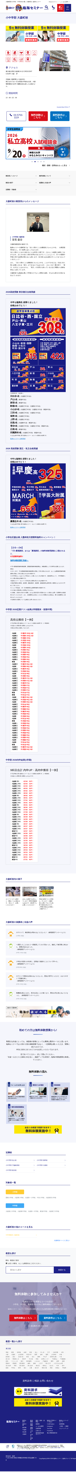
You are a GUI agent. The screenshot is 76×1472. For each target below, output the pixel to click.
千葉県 (24, 1429)
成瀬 (63, 1361)
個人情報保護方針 (52, 1433)
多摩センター (45, 1359)
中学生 (31, 1435)
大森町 (13, 1354)
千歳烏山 (55, 1359)
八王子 (41, 1363)
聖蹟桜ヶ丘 (16, 1359)
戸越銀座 (45, 1361)
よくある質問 (64, 1)
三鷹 (30, 1367)
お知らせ (38, 1430)
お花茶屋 (21, 1354)
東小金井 (30, 1365)
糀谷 (27, 1356)
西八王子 (48, 1363)
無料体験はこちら (37, 116)
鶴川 (22, 1361)
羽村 (15, 1365)
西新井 (8, 1363)
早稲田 (64, 1367)
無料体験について (45, 176)
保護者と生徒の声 (45, 182)
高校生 (31, 1438)
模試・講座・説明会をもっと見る (54, 165)
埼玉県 (24, 1432)
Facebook (50, 1430)
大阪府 (24, 1434)
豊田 (52, 1361)
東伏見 (38, 1365)
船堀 (7, 1367)
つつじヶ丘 (14, 1361)
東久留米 (22, 1365)
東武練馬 (29, 1361)
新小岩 (8, 1359)
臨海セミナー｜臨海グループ (62, 1458)
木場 (60, 1354)
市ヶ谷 (42, 1352)
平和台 (13, 1367)
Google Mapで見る (62, 107)
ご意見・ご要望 (63, 1426)
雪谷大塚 (44, 1367)
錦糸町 (8, 1356)
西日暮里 (22, 1363)
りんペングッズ (63, 1428)
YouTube (49, 1428)
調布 (7, 1361)
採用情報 (61, 1424)
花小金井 (8, 1365)
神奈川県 (24, 1424)
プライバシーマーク (53, 1445)
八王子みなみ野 (58, 1363)
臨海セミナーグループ (63, 1421)
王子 (48, 1352)
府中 (63, 1365)
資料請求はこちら (59, 116)
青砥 (7, 1352)
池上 (36, 1352)
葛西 (35, 1354)
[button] (32, 161)
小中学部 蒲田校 (42, 1160)
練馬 (29, 1363)
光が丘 (51, 1365)
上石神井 (54, 1354)
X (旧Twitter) (50, 1424)
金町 (41, 1354)
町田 (19, 1367)
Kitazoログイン (53, 1)
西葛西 (15, 1363)
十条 (60, 1356)
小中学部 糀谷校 (11, 1170)
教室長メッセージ (12, 176)
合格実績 (38, 1428)
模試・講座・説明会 (40, 1421)
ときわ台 (37, 1361)
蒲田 (47, 1354)
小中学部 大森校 (42, 1165)
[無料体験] (38, 1402)
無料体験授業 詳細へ (19, 560)
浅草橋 (19, 1352)
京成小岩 (21, 1356)
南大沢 (37, 1367)
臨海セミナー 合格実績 (17, 438)
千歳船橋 (63, 1359)
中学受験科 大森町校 (12, 1235)
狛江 (33, 1356)
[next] (67, 144)
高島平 (24, 1359)
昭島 (12, 1352)
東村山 (45, 1365)
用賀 (51, 1367)
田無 (37, 1359)
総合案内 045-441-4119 (39, 1326)
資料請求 (31, 1428)
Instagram (50, 1426)
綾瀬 (25, 1352)
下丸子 (45, 1356)
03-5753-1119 (18, 116)
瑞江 (25, 1367)
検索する (62, 1270)
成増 (57, 1361)
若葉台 (57, 1367)
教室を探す (24, 1421)
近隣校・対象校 (11, 189)
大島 (62, 1352)
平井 (57, 1365)
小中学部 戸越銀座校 (12, 1165)
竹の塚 (31, 1359)
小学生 (31, 1431)
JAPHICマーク (42, 1446)
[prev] (8, 144)
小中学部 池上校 (11, 1160)
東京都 (24, 1427)
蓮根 (34, 1363)
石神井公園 (53, 1356)
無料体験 (31, 1424)
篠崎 (38, 1356)
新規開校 (31, 1421)
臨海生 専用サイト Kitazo (51, 1421)
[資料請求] (38, 1391)
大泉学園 (55, 1352)
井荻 (30, 1352)
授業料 (38, 1424)
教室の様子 (9, 182)
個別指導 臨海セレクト (40, 1433)
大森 (7, 1354)
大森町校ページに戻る (61, 1240)
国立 (14, 1356)
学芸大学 (29, 1354)
